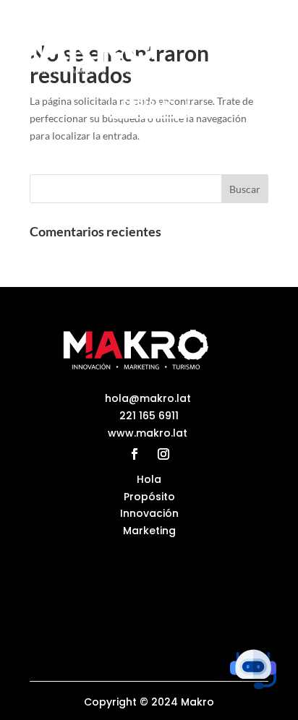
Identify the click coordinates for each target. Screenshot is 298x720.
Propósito (149, 496)
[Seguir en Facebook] (134, 454)
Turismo (148, 104)
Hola (149, 479)
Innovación (149, 513)
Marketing (149, 530)
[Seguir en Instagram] (163, 454)
